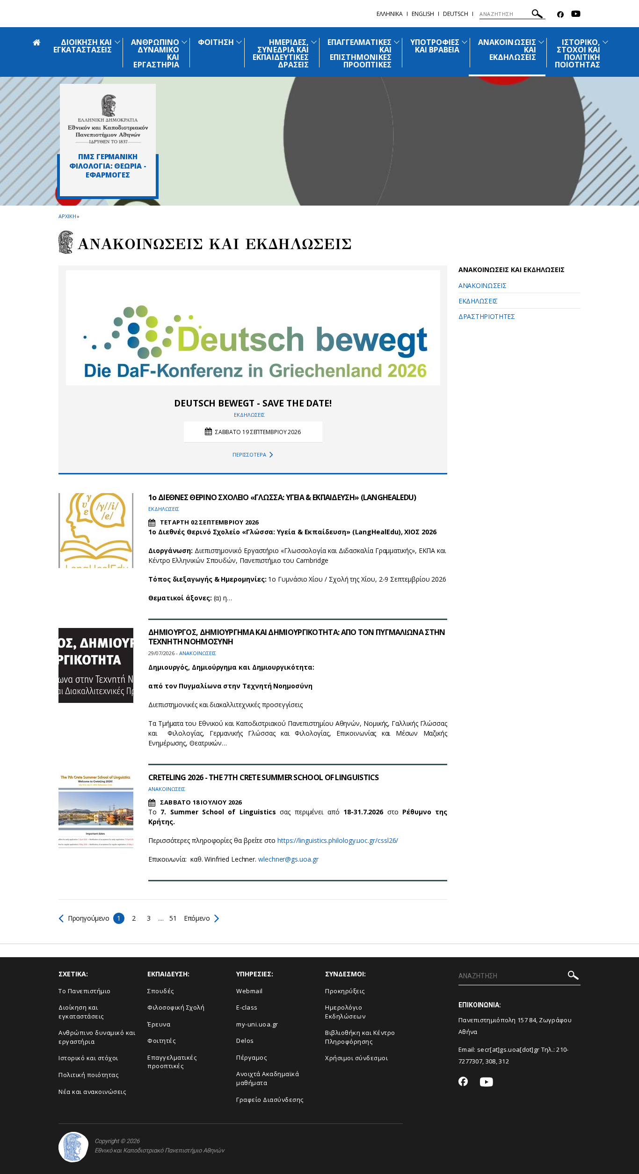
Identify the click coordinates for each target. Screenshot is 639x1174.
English (423, 14)
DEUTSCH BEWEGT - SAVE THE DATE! (252, 403)
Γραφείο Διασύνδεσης (270, 1099)
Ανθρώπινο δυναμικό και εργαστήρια (96, 1037)
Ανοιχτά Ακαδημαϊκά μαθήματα (267, 1078)
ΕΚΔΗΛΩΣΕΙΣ (478, 300)
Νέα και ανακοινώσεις (92, 1091)
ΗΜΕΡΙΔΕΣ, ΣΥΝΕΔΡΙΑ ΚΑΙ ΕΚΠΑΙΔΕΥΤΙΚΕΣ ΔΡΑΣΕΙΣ (281, 53)
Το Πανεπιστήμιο (84, 991)
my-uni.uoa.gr (257, 1024)
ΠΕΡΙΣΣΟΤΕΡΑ (249, 454)
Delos (245, 1040)
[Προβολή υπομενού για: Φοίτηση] (239, 41)
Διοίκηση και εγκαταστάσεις (81, 1011)
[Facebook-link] (560, 15)
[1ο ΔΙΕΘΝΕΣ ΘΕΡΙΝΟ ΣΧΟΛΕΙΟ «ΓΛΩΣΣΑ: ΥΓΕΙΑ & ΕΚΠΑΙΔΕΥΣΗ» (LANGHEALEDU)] (95, 530)
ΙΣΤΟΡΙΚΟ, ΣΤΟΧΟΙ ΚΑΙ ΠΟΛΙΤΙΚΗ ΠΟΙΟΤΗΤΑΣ (577, 53)
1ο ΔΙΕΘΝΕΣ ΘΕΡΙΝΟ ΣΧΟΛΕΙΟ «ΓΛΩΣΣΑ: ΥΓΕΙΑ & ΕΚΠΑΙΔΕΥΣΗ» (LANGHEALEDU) (282, 497)
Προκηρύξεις (345, 991)
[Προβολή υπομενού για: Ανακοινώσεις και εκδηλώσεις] (541, 41)
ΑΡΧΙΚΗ (67, 216)
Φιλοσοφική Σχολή (175, 1007)
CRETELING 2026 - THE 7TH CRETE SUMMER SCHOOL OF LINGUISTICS (263, 777)
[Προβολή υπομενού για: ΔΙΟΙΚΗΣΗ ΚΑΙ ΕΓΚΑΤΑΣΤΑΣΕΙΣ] (117, 41)
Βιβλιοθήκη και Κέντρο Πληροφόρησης (360, 1037)
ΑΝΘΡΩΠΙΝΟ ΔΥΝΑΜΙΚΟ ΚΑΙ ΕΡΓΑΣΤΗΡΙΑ (155, 53)
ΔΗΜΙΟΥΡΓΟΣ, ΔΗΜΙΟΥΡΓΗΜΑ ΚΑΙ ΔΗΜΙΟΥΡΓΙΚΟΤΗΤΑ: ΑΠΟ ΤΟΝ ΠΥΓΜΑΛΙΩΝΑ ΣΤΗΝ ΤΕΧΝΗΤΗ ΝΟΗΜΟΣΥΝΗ (296, 636)
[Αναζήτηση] (537, 15)
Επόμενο (196, 918)
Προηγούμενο (88, 918)
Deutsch (455, 14)
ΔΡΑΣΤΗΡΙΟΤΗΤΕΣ (486, 316)
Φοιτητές (161, 1040)
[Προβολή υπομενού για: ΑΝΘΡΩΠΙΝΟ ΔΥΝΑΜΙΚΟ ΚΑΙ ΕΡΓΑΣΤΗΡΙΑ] (184, 41)
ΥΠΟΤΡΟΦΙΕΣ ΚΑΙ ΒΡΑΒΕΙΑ (435, 46)
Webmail (249, 991)
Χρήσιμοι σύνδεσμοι (356, 1058)
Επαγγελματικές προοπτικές (171, 1062)
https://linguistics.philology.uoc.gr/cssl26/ (337, 840)
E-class (247, 1007)
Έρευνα (158, 1024)
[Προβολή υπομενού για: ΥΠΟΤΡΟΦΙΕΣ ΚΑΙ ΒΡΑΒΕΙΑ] (464, 41)
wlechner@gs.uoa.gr (288, 859)
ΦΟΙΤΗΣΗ (216, 42)
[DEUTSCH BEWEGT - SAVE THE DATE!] (253, 327)
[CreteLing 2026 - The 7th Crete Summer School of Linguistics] (95, 810)
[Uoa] (73, 1147)
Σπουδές (160, 991)
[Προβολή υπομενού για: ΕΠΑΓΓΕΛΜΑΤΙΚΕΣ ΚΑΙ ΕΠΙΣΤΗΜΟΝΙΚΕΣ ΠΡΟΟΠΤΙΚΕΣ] (397, 41)
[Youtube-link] (576, 15)
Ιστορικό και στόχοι (88, 1058)
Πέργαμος (251, 1057)
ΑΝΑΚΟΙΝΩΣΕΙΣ (482, 285)
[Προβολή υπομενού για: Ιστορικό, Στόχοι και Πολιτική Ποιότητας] (605, 41)
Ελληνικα (390, 14)
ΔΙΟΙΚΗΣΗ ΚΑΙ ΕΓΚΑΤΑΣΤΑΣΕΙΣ (82, 46)
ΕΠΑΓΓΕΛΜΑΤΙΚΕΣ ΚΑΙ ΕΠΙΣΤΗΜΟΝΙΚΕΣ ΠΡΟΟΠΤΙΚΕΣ (359, 53)
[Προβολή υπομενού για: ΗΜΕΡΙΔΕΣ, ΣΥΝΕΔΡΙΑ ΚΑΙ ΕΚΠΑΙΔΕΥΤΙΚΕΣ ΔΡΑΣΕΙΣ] (314, 41)
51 (172, 918)
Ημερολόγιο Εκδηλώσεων (345, 1011)
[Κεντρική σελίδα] (108, 119)
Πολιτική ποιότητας (88, 1075)
